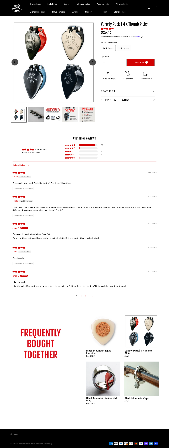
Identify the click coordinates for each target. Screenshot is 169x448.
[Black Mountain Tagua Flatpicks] (103, 331)
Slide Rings (52, 4)
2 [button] (81, 296)
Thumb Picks (35, 4)
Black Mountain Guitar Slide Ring (102, 399)
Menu (15, 434)
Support (89, 12)
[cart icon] (156, 7)
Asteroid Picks (103, 4)
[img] (19, 172)
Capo (66, 4)
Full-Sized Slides (83, 4)
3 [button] (85, 296)
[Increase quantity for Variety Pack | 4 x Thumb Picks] (121, 62)
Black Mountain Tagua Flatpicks (98, 351)
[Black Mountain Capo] (141, 379)
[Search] (149, 7)
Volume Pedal (122, 4)
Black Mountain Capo (137, 398)
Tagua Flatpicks (58, 12)
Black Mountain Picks (26, 443)
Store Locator (120, 12)
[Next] (92, 62)
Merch (104, 12)
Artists (75, 12)
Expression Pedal (37, 12)
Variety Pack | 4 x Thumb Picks (138, 351)
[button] (107, 28)
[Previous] (14, 62)
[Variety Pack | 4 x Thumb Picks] (141, 331)
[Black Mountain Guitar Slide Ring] (103, 379)
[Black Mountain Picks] (17, 8)
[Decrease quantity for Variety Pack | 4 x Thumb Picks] (104, 62)
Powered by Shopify (44, 443)
